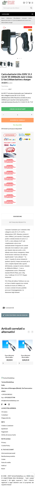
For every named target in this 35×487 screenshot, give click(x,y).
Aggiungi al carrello (17, 120)
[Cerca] (31, 8)
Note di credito (6, 462)
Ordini (3, 459)
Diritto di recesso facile (8, 435)
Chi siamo (4, 412)
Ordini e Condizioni (7, 425)
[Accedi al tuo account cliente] (24, 3)
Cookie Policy (5, 445)
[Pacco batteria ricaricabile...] (9, 345)
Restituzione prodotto (8, 456)
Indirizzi (3, 465)
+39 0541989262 (6, 394)
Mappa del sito (6, 418)
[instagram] (9, 404)
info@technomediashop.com (10, 400)
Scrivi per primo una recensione (16, 315)
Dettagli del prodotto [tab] (17, 222)
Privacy (3, 442)
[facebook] (2, 404)
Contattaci (4, 415)
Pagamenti (4, 432)
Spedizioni (4, 428)
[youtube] (5, 404)
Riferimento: (4, 89)
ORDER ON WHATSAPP (17, 109)
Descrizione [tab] (17, 216)
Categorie (5, 14)
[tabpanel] (17, 42)
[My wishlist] (27, 3)
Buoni (3, 468)
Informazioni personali (8, 453)
